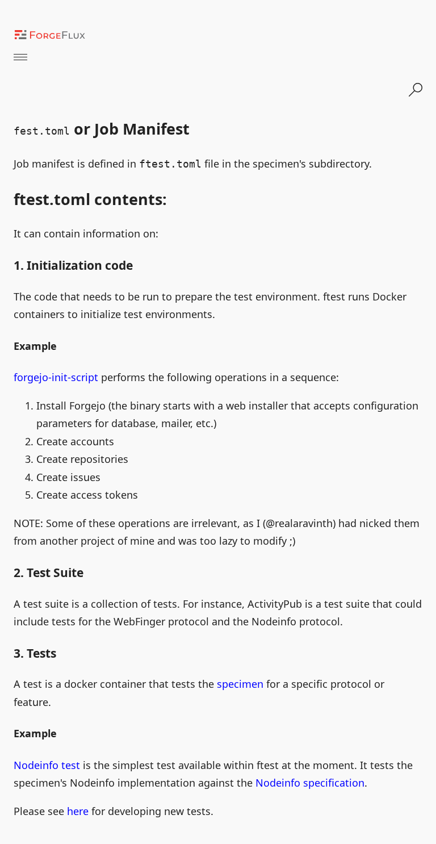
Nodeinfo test (47, 765)
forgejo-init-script (56, 377)
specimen (240, 684)
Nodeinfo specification (309, 782)
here (78, 811)
